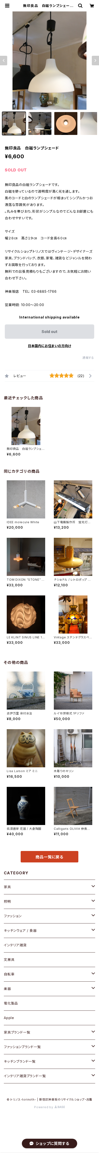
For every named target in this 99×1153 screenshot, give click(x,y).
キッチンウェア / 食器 (20, 930)
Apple (9, 1018)
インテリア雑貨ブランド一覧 (25, 1076)
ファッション (13, 916)
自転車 (9, 974)
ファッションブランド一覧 (22, 1047)
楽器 (7, 989)
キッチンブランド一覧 (20, 1061)
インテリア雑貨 (15, 945)
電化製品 (11, 1003)
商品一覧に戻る (49, 857)
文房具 (9, 960)
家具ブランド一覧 (17, 1032)
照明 (7, 901)
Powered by (44, 1107)
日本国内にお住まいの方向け (49, 346)
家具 (7, 887)
